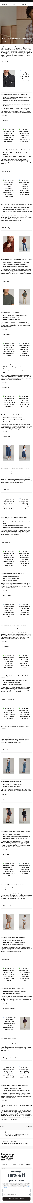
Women (14, 1164)
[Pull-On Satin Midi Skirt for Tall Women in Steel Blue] (8, 453)
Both (29, 1164)
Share (3, 1126)
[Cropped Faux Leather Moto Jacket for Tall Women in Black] (9, 661)
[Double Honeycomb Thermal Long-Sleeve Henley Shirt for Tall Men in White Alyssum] (8, 188)
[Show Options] (29, 1194)
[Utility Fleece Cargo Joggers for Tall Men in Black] (9, 401)
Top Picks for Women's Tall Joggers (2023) (15, 1143)
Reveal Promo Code (16, 1199)
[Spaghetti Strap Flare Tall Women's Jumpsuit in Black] (9, 1072)
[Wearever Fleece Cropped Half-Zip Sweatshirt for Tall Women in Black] (9, 135)
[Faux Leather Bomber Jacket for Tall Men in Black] (9, 504)
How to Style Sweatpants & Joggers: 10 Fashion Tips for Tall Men (17, 1134)
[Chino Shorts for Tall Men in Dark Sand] (8, 922)
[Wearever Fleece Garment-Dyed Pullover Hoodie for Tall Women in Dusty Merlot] (9, 558)
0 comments (30, 1126)
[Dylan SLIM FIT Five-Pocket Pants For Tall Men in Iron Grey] (9, 611)
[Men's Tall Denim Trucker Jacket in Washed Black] (9, 78)
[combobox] (16, 1194)
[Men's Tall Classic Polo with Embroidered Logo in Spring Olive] (8, 297)
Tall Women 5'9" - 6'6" (21, 1)
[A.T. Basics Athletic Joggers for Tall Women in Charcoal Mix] (9, 869)
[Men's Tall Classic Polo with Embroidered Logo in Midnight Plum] (9, 1024)
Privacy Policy (5, 1187)
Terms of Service (28, 1186)
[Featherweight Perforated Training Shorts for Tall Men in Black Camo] (8, 816)
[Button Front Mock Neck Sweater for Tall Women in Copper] (8, 244)
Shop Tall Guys (4, 1119)
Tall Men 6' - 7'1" (10, 1)
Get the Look (4, 115)
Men (22, 1164)
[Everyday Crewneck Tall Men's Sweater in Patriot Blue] (9, 713)
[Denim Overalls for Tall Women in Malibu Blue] (8, 766)
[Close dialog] (30, 1171)
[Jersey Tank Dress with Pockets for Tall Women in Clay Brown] (9, 974)
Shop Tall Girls (13, 1119)
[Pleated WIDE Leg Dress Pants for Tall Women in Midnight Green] (9, 350)
